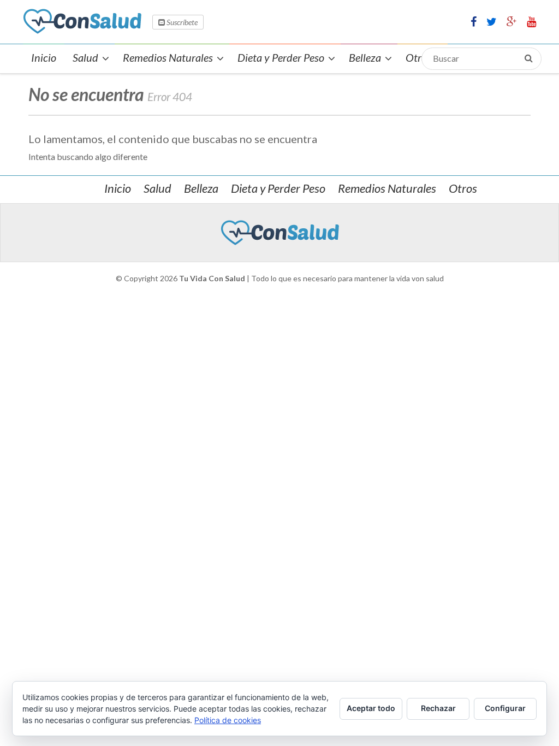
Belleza (201, 188)
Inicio (117, 188)
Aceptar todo (371, 708)
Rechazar (438, 708)
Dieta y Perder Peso (278, 188)
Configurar (505, 708)
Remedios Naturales (387, 188)
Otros (463, 188)
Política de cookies (227, 720)
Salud (157, 188)
